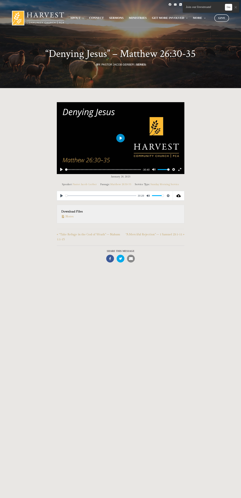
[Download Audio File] (178, 195)
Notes (69, 216)
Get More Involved (168, 18)
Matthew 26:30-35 (158, 54)
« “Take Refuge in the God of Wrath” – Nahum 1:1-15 (88, 237)
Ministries (138, 18)
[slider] (103, 169)
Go (228, 7)
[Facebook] (170, 4)
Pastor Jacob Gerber (117, 64)
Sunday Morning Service (164, 184)
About (75, 18)
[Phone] (180, 4)
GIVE (221, 18)
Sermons (116, 18)
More (197, 18)
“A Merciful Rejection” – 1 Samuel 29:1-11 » (155, 234)
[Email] (175, 4)
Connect (96, 18)
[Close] (235, 7)
